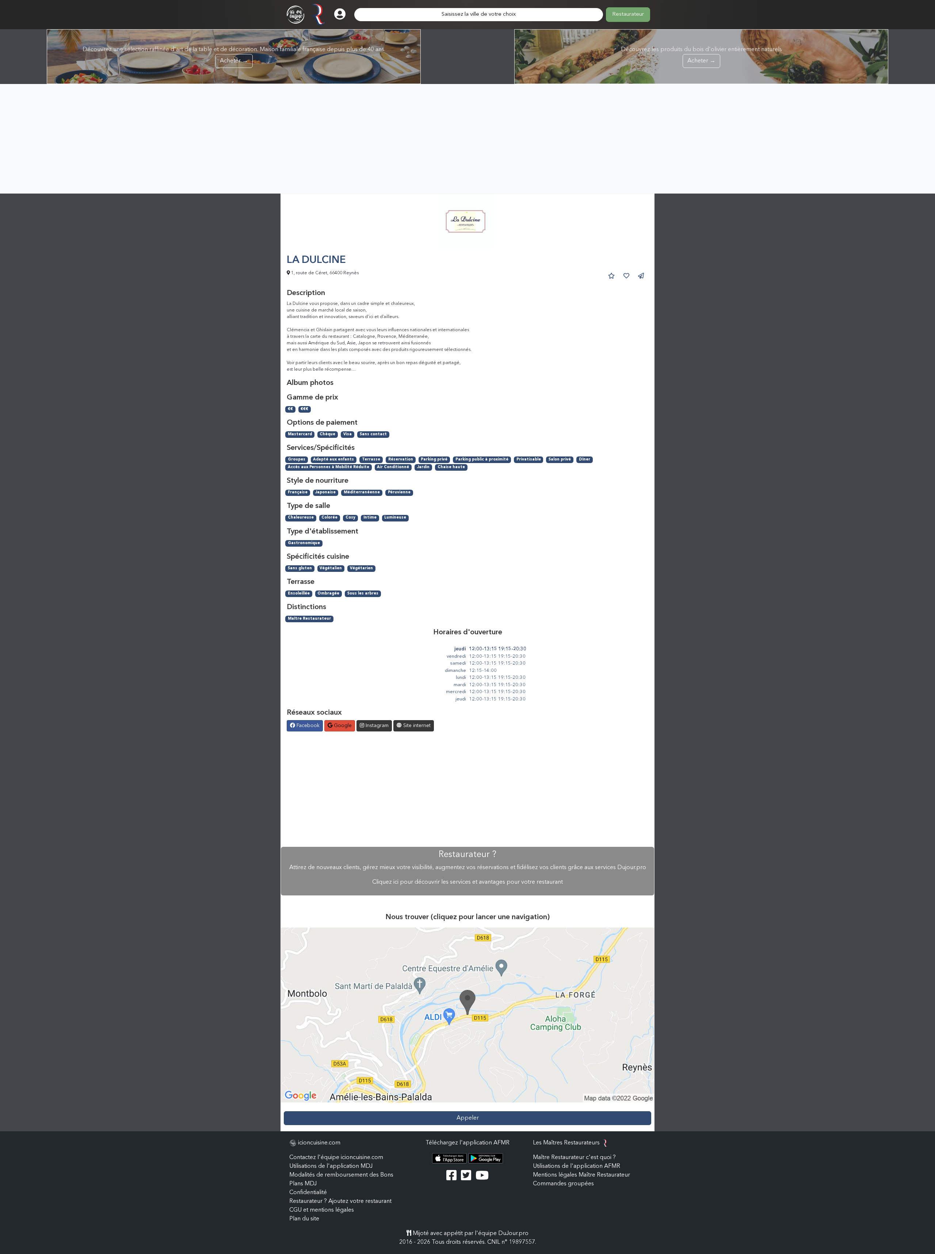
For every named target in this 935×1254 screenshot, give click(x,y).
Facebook (307, 725)
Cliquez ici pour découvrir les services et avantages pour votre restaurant (467, 882)
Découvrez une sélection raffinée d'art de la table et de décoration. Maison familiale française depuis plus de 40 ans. (234, 55)
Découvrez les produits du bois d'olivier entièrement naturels (701, 55)
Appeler (468, 1118)
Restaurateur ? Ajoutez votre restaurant (340, 1201)
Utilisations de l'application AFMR (576, 1166)
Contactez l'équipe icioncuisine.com (336, 1158)
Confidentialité (308, 1193)
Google (342, 725)
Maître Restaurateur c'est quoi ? (574, 1158)
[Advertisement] (467, 139)
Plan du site (304, 1219)
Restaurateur (628, 14)
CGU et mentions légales (321, 1210)
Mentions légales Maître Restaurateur (581, 1175)
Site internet (416, 725)
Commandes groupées (563, 1184)
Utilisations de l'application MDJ (331, 1166)
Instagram (376, 725)
